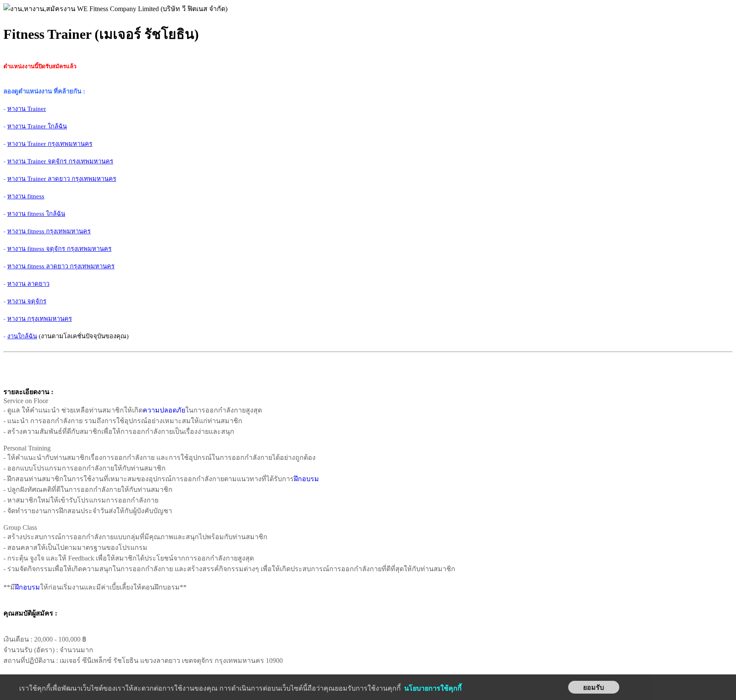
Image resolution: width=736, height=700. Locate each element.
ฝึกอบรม (306, 478)
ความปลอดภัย (164, 410)
